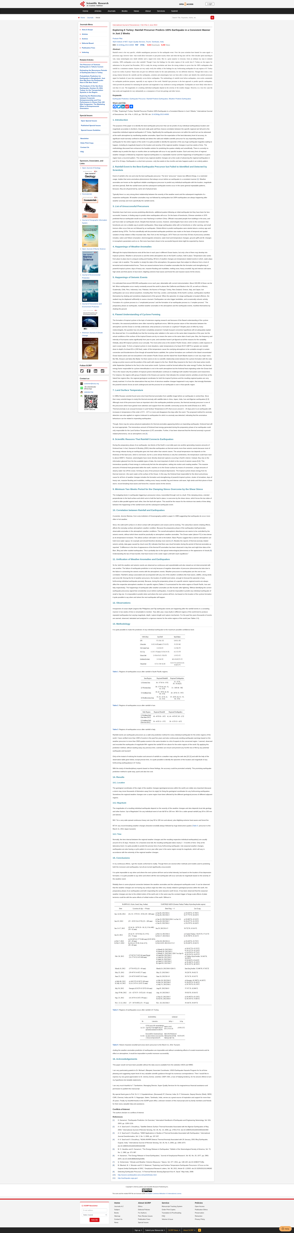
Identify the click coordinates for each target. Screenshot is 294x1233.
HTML (142, 45)
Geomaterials (87, 194)
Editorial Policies (144, 1209)
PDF (136, 45)
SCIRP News (173, 1230)
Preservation (199, 1213)
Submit (174, 11)
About (148, 11)
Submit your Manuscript (154, 1230)
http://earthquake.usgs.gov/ (128, 1178)
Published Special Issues (91, 125)
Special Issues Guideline (90, 130)
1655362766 (88, 392)
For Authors (142, 1213)
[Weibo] (102, 371)
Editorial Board (88, 43)
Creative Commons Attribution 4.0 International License (164, 1193)
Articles (98, 11)
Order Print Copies (168, 1209)
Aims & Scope (87, 30)
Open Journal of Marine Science (94, 249)
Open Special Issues (89, 121)
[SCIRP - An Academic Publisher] (94, 4)
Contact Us (84, 147)
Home (85, 11)
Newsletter (84, 138)
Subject (117, 1209)
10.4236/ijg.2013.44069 (125, 45)
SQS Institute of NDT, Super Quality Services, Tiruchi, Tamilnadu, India (138, 42)
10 (114, 1175)
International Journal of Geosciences (126, 25)
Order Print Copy (86, 143)
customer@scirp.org (91, 383)
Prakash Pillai (117, 38)
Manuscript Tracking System (172, 1206)
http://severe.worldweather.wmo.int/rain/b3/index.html (137, 1175)
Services (161, 11)
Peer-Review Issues (145, 1216)
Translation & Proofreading (171, 1213)
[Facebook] (88, 371)
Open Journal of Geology (91, 168)
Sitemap (117, 1216)
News (136, 11)
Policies (199, 1203)
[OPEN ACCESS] (186, 4)
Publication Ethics (201, 1209)
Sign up (137, 1230)
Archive (85, 39)
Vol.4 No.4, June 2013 (149, 25)
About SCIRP (144, 1203)
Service (165, 1203)
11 (114, 1178)
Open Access (199, 1206)
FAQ (82, 152)
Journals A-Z (118, 1206)
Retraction (198, 1216)
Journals (111, 11)
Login (209, 4)
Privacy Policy (200, 1219)
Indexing (85, 52)
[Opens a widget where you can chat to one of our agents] (285, 1229)
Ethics (140, 1206)
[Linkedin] (95, 371)
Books (124, 11)
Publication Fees (88, 48)
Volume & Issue (167, 1219)
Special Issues (143, 1222)
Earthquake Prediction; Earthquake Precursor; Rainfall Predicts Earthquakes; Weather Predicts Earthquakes (152, 99)
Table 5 (195, 826)
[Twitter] (81, 371)
